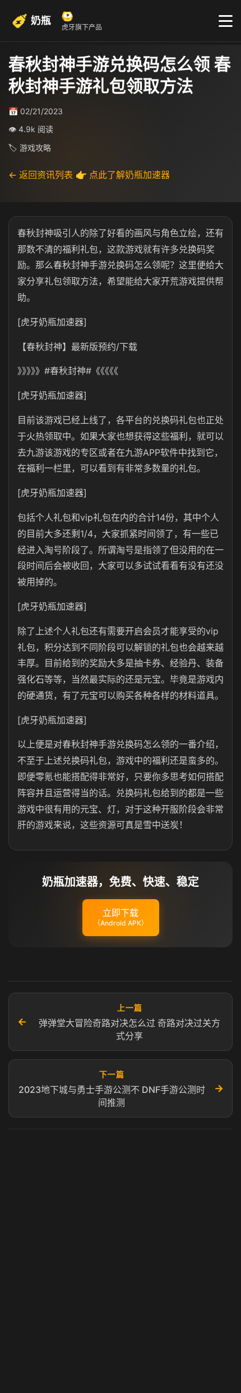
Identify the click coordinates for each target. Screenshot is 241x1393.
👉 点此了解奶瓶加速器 (123, 174)
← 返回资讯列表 (40, 174)
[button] (120, 917)
